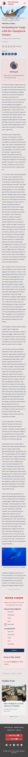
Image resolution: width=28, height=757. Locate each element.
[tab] (10, 716)
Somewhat (11, 615)
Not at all (10, 612)
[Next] (23, 700)
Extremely (11, 624)
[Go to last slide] (4, 700)
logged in (14, 662)
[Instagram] (14, 745)
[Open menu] (24, 3)
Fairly (9, 618)
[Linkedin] (18, 745)
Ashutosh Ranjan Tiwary (11, 709)
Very (9, 621)
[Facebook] (6, 745)
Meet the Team (19, 727)
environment (6, 673)
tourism (19, 673)
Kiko (24, 567)
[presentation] (14, 692)
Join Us (18, 730)
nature (13, 673)
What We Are (8, 727)
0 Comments (16, 38)
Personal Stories (8, 23)
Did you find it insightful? (12, 609)
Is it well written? (9, 629)
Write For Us (11, 730)
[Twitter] (10, 745)
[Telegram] (21, 745)
